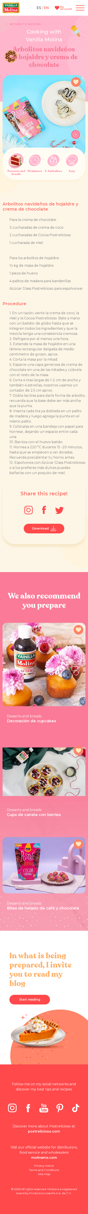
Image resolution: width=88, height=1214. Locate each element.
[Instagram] (28, 510)
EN (46, 8)
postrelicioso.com (44, 1131)
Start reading (29, 999)
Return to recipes (25, 24)
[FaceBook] (44, 510)
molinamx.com (44, 1158)
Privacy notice (44, 1165)
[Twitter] (59, 510)
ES (39, 8)
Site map (44, 1174)
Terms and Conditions (44, 1170)
